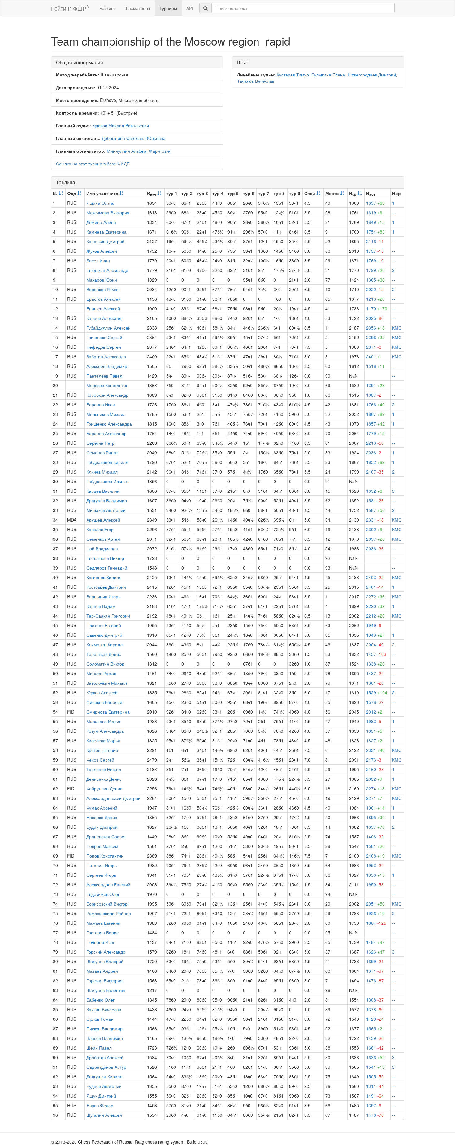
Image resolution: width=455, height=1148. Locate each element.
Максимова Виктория (107, 212)
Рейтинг (107, 8)
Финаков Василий (104, 702)
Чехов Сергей (100, 760)
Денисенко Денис (104, 779)
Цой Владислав (102, 548)
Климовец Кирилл (104, 644)
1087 (373, 395)
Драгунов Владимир (106, 500)
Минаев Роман (101, 673)
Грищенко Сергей (104, 337)
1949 (373, 625)
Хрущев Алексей (103, 520)
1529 (376, 692)
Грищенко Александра (109, 424)
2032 (374, 779)
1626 (375, 952)
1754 (375, 232)
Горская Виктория (104, 980)
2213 (375, 443)
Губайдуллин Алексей (108, 328)
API (189, 8)
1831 (374, 731)
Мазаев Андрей (102, 971)
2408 (375, 856)
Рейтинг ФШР (70, 8)
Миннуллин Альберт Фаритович (139, 151)
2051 (375, 904)
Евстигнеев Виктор (105, 558)
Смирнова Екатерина (108, 712)
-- (393, 212)
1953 (375, 865)
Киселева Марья (103, 740)
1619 (374, 212)
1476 (375, 980)
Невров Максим (102, 846)
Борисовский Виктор (107, 904)
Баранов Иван (100, 404)
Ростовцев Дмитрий (106, 587)
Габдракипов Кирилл (107, 462)
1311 (375, 1086)
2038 (373, 452)
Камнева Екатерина (106, 232)
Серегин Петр (100, 443)
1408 (375, 836)
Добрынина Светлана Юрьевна (134, 138)
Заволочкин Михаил (106, 683)
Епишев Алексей (103, 308)
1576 (375, 702)
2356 (375, 328)
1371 (375, 971)
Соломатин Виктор (105, 664)
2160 (375, 769)
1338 (375, 664)
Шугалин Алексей (104, 1115)
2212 (375, 616)
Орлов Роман (100, 1019)
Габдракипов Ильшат (107, 481)
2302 (374, 529)
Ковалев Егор (100, 529)
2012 (374, 712)
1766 (375, 404)
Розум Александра (105, 731)
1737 (375, 251)
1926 (375, 913)
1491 (375, 1096)
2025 (375, 318)
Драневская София (106, 836)
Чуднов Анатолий (104, 1086)
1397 (373, 1105)
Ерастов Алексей (103, 299)
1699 (375, 961)
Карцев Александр (105, 318)
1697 (375, 203)
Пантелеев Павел (104, 376)
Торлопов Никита (103, 769)
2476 (373, 760)
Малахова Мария (104, 721)
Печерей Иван (100, 942)
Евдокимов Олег (102, 894)
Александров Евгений (108, 884)
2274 (375, 788)
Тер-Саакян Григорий (108, 616)
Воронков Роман (103, 289)
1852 (375, 462)
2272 (375, 596)
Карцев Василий (102, 491)
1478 (375, 1115)
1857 (375, 424)
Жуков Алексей (101, 251)
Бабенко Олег (100, 1000)
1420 (375, 1019)
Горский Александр (105, 952)
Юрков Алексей (102, 692)
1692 (374, 491)
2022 (375, 289)
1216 (375, 299)
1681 (375, 1048)
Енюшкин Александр (107, 270)
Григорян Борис (102, 932)
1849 (375, 222)
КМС (396, 328)
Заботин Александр (106, 356)
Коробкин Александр (107, 395)
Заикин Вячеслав (103, 1009)
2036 (375, 548)
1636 (375, 1057)
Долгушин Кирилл (104, 1076)
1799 (375, 270)
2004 (375, 644)
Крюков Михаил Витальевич (120, 125)
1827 (374, 740)
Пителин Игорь (101, 865)
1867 (375, 414)
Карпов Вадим (100, 606)
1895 (375, 817)
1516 (375, 366)
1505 (375, 1076)
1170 (376, 308)
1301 (375, 683)
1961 (375, 808)
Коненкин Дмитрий (105, 241)
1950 (375, 884)
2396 (375, 337)
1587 (375, 510)
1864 (376, 923)
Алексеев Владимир (106, 366)
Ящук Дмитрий (101, 1096)
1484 (375, 942)
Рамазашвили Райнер (108, 913)
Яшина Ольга (100, 203)
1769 (375, 260)
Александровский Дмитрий (113, 798)
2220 (375, 606)
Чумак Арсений (101, 808)
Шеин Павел (99, 1048)
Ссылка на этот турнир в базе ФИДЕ (92, 163)
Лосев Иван (98, 260)
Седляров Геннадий (106, 568)
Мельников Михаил (106, 414)
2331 (375, 520)
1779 (375, 433)
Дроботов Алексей (105, 1057)
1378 (375, 1009)
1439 (375, 1038)
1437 (375, 673)
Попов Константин (105, 856)
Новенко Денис (101, 817)
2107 (375, 472)
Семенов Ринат (102, 452)
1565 (374, 1028)
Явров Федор (99, 1105)
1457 (376, 654)
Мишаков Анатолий (106, 510)
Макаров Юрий (101, 280)
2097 (375, 539)
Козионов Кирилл (103, 577)
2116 (375, 241)
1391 (375, 385)
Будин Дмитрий (102, 827)
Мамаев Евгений (103, 923)
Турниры (168, 8)
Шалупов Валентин (105, 990)
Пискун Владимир (104, 1028)
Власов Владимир (104, 1038)
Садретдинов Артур (106, 1067)
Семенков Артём (103, 539)
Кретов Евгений (102, 750)
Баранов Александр (106, 433)
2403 (375, 577)
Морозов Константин (107, 385)
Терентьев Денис (103, 654)
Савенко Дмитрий (104, 635)
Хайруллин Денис (104, 788)
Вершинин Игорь (103, 596)
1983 (373, 721)
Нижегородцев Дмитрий (372, 75)
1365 (375, 280)
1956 (375, 875)
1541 (375, 1067)
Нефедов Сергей (103, 347)
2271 (374, 798)
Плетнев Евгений (103, 625)
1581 (375, 500)
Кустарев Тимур (293, 75)
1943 (375, 635)
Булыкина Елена (328, 75)
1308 (375, 1000)
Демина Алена (101, 222)
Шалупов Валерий (105, 961)
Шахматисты (137, 8)
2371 (373, 347)
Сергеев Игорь (101, 875)
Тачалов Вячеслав (255, 81)
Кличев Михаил (102, 472)
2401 (374, 356)
